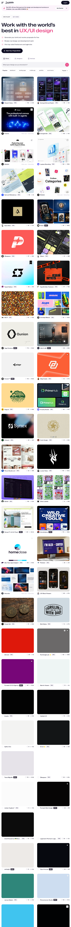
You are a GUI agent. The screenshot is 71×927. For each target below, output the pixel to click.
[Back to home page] (9, 2)
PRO (15, 102)
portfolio (41, 70)
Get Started (60, 8)
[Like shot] (30, 98)
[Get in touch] (23, 98)
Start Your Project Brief (13, 50)
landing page (22, 70)
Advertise (31, 133)
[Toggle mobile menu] (2, 2)
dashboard (12, 70)
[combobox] (33, 64)
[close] (66, 8)
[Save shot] (27, 98)
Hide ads (24, 133)
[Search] (67, 65)
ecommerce (50, 70)
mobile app (32, 70)
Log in (65, 2)
